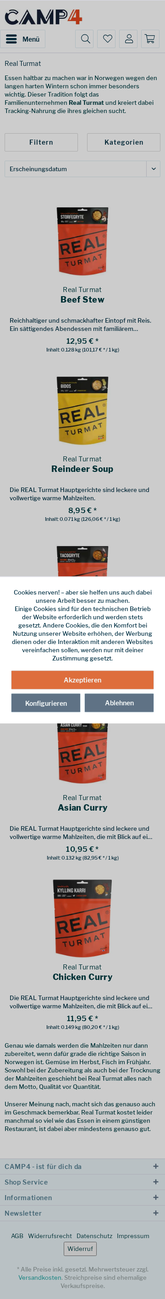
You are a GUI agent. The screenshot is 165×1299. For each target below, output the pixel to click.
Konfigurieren (46, 703)
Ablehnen (119, 702)
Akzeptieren (82, 679)
